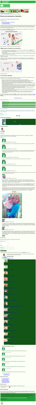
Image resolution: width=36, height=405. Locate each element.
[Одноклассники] (18, 115)
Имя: (1, 247)
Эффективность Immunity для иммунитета (8, 22)
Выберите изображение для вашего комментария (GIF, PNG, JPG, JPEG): (11, 252)
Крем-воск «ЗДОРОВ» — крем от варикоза (10, 300)
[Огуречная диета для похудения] (10, 12)
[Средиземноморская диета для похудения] (15, 12)
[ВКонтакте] (16, 115)
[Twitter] (17, 115)
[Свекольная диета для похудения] (2, 12)
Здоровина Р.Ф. (18, 121)
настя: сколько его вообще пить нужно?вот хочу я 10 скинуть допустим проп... (14, 371)
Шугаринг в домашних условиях (9, 318)
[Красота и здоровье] (5, 7)
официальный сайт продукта (14, 19)
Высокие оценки (6, 374)
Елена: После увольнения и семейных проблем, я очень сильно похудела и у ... (14, 366)
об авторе (14, 136)
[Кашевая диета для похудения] (19, 12)
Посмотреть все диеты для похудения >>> (6, 13)
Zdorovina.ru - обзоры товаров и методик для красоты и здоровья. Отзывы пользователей (13, 397)
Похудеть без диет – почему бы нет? (9, 275)
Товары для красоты (5, 379)
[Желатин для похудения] (27, 12)
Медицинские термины (5, 382)
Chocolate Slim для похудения (8, 263)
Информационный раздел (6, 381)
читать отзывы (7, 19)
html (4, 399)
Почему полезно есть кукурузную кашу (10, 330)
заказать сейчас (2, 19)
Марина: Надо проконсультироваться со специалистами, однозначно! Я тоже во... (14, 350)
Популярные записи (10, 258)
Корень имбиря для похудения (8, 324)
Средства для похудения (5, 378)
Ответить (3, 145)
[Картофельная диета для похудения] (6, 12)
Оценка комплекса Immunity (6, 23)
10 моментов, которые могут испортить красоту (11, 312)
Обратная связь (2, 398)
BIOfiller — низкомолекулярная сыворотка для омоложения (13, 306)
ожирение (14, 385)
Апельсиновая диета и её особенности (9, 336)
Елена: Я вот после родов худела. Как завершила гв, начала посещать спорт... (13, 361)
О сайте (6, 398)
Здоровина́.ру (13, 392)
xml (6, 399)
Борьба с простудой (5, 2)
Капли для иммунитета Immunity (9, 269)
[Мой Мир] (19, 115)
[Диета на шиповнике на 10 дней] (23, 12)
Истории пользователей (5, 380)
